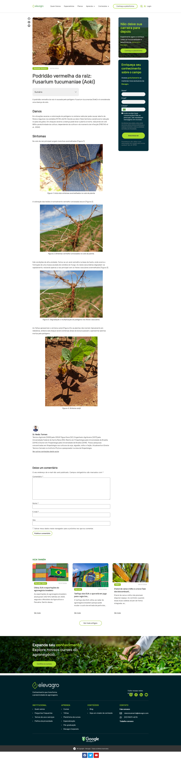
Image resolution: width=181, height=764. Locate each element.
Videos (43, 583)
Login (149, 6)
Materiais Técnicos (40, 68)
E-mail (35, 511)
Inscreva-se (133, 136)
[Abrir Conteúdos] (108, 6)
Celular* (125, 106)
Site (34, 520)
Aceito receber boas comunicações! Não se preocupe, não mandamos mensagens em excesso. (133, 116)
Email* (124, 98)
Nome (35, 503)
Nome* (124, 90)
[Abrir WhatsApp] (176, 759)
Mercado (38, 583)
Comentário (37, 476)
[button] (141, 6)
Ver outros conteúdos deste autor (45, 452)
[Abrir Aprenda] (94, 6)
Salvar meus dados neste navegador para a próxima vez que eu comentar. (63, 528)
